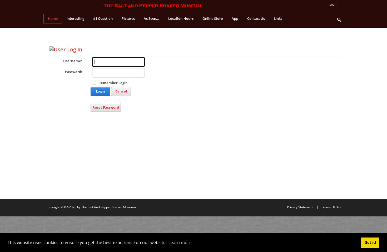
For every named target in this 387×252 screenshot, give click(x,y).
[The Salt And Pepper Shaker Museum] (152, 5)
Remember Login (113, 82)
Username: (72, 61)
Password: (73, 71)
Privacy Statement (300, 207)
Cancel (121, 91)
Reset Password (105, 107)
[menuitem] (75, 18)
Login (100, 91)
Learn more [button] (180, 242)
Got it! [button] (370, 242)
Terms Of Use (331, 207)
